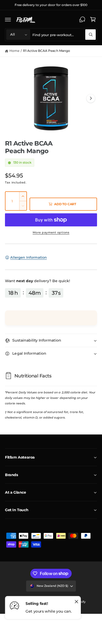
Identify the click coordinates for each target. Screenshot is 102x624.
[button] (8, 19)
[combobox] (64, 34)
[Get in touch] (82, 19)
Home (14, 51)
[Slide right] (91, 98)
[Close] (76, 602)
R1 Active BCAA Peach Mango (46, 51)
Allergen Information (28, 257)
